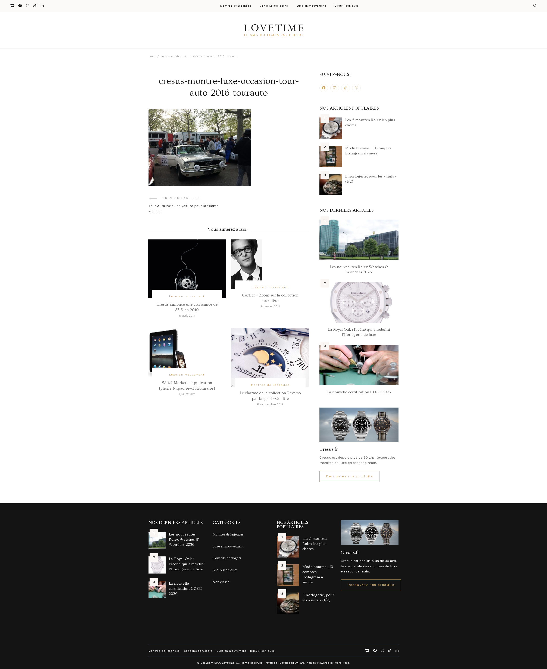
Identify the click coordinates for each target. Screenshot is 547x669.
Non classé (221, 582)
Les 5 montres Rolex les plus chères (314, 543)
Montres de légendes (235, 6)
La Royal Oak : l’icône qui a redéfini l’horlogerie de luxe (187, 564)
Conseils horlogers (274, 6)
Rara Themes (307, 662)
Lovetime (228, 662)
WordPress (341, 662)
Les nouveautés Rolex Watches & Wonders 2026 (184, 539)
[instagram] (334, 88)
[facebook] (323, 88)
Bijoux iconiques (347, 6)
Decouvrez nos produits (349, 476)
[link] (356, 88)
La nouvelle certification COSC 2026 (359, 392)
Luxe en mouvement (311, 6)
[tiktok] (345, 88)
